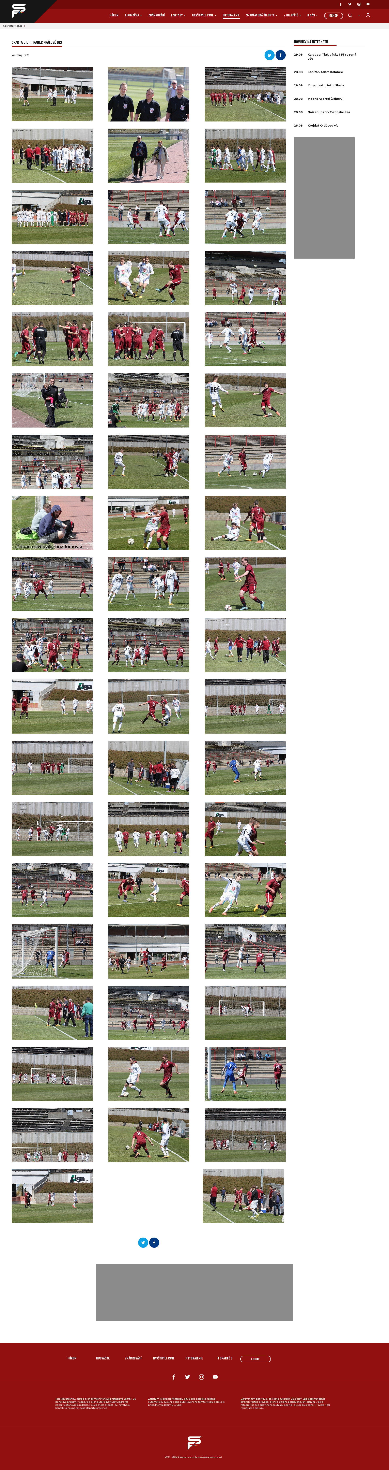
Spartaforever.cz (12, 25)
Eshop (333, 16)
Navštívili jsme (203, 15)
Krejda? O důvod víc (323, 125)
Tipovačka (132, 15)
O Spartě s (224, 1358)
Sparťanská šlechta (260, 15)
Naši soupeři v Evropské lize (329, 112)
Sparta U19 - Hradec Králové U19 (37, 42)
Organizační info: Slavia (326, 85)
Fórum (114, 15)
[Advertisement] (324, 198)
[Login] (370, 15)
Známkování (156, 15)
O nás (311, 15)
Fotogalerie (231, 15)
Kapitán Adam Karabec (325, 72)
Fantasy (177, 15)
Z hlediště (291, 15)
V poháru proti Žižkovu (325, 99)
